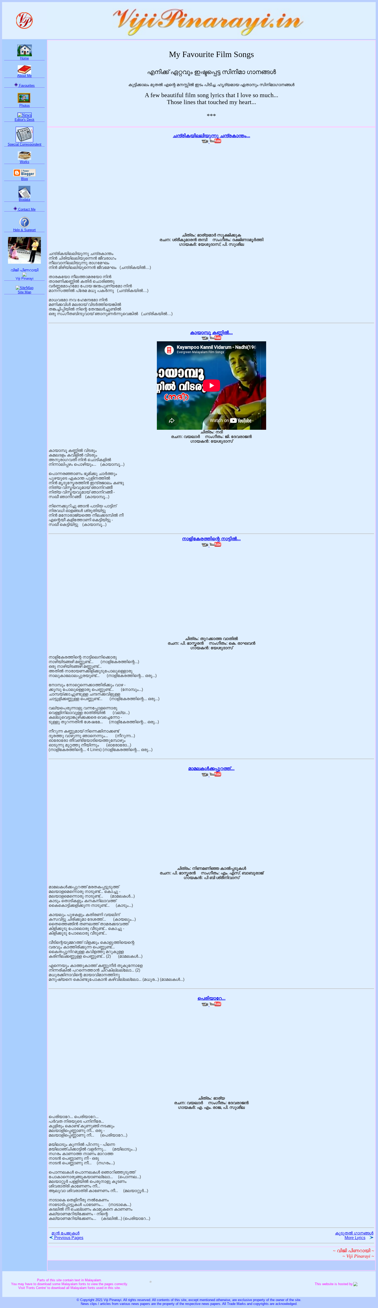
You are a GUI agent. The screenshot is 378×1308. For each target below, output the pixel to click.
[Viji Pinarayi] (24, 275)
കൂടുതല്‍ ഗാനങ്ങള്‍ (354, 1235)
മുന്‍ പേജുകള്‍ (67, 1235)
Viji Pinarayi (24, 278)
